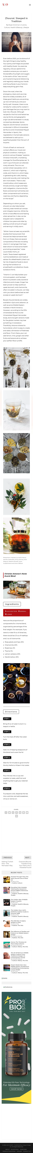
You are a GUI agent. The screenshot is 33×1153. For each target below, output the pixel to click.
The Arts (20, 925)
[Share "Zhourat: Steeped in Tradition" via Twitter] (9, 812)
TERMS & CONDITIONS (9, 1151)
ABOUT (7, 1149)
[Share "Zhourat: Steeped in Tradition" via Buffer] (23, 812)
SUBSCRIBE (23, 1149)
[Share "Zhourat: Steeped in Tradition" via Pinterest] (16, 812)
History (20, 946)
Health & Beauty (16, 27)
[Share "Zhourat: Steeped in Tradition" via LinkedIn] (20, 812)
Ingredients (12, 604)
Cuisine (23, 25)
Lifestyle (26, 27)
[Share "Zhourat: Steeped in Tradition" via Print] (16, 816)
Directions (11, 712)
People (13, 895)
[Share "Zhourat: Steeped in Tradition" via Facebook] (6, 812)
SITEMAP (19, 1151)
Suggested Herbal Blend (15, 612)
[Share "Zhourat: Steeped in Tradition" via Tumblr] (13, 812)
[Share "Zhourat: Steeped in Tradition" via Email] (27, 812)
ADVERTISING (15, 1149)
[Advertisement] (16, 835)
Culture (7, 27)
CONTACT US (26, 1151)
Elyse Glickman (14, 25)
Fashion (14, 893)
